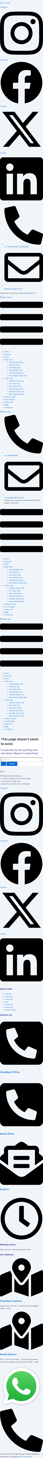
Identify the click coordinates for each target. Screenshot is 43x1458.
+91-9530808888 (7, 1077)
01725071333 (19, 1077)
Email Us (4, 1189)
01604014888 (19, 1139)
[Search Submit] (3, 764)
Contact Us (8, 408)
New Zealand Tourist (16, 394)
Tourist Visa (8, 378)
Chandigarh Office (10, 1072)
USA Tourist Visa (15, 386)
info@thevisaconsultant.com (11, 1194)
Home (6, 352)
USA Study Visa (15, 368)
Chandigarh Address (11, 1301)
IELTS (6, 357)
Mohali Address (8, 1354)
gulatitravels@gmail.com (31, 1194)
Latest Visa (8, 402)
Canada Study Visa (16, 362)
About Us (7, 354)
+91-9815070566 (6, 1139)
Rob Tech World (26, 1457)
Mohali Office (7, 1133)
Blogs (6, 405)
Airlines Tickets (10, 397)
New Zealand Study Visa (18, 376)
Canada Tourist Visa (16, 381)
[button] (21, 324)
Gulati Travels (5, 3)
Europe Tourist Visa (16, 389)
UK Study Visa (14, 365)
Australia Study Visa (16, 373)
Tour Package (9, 400)
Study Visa (8, 360)
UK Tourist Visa (14, 384)
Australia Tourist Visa (16, 392)
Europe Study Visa (15, 370)
